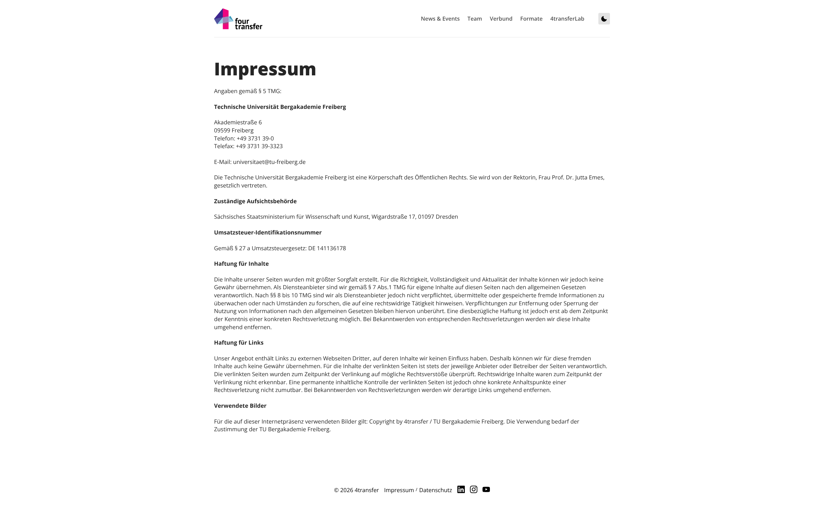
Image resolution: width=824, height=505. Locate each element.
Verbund (501, 18)
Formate (531, 18)
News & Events (440, 18)
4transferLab (567, 18)
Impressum (399, 490)
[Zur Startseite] (238, 18)
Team (474, 18)
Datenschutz (435, 490)
